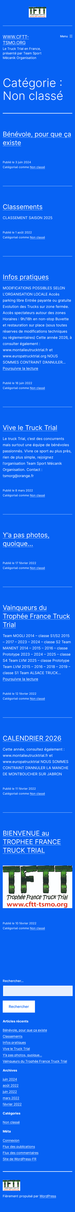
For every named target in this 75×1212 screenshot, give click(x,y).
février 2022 (12, 1104)
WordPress (48, 1196)
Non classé (37, 167)
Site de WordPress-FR (19, 1159)
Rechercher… (13, 981)
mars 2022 (11, 1098)
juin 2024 (10, 1079)
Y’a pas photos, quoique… (22, 1055)
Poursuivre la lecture (20, 368)
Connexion (11, 1140)
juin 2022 (10, 1092)
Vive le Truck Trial (30, 428)
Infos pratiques (26, 277)
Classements (23, 207)
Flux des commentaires (20, 1153)
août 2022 (11, 1085)
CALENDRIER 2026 (32, 738)
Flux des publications (19, 1146)
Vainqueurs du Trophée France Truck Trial (36, 616)
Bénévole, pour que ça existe (25, 1030)
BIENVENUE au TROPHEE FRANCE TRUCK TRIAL (32, 841)
